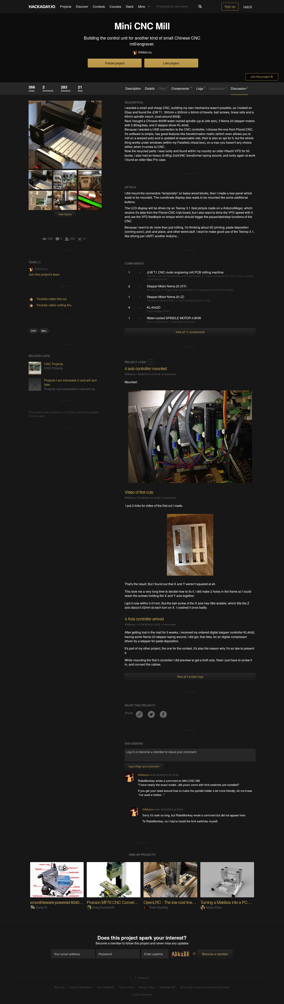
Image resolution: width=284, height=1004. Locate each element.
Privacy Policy (147, 987)
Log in (247, 6)
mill (44, 330)
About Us (59, 987)
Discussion (239, 88)
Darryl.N (41, 907)
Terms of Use (126, 987)
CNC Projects (53, 364)
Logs (200, 88)
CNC (33, 330)
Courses (115, 6)
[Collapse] (150, 362)
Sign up (230, 6)
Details (150, 88)
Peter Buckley (158, 907)
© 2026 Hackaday (142, 994)
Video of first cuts (139, 492)
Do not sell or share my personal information (205, 987)
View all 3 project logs (190, 676)
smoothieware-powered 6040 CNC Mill (62, 902)
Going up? (143, 978)
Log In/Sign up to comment (144, 766)
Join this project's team (44, 274)
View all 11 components (190, 332)
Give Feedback (105, 987)
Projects (65, 6)
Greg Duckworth (103, 907)
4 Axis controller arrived (144, 619)
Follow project (114, 63)
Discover (82, 6)
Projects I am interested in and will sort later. (70, 382)
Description (133, 88)
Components (181, 88)
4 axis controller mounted (146, 368)
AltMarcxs (145, 52)
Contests (99, 6)
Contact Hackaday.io (81, 987)
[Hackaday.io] (42, 6)
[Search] (200, 6)
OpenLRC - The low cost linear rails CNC (178, 902)
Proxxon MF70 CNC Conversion (114, 902)
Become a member (109, 943)
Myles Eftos (214, 907)
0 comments (169, 374)
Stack (129, 6)
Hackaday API (167, 987)
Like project (171, 63)
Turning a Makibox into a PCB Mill (228, 902)
